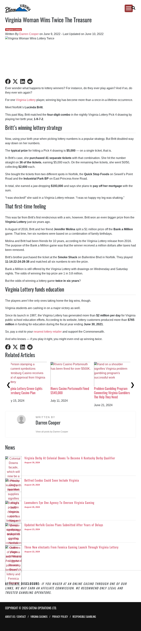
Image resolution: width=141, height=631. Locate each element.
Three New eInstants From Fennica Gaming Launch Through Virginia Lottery (31, 392)
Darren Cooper (29, 34)
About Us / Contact (15, 616)
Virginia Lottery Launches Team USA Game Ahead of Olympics (75, 390)
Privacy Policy (60, 616)
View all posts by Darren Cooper (52, 431)
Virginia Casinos (39, 616)
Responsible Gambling (84, 616)
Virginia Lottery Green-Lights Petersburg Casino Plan (117, 390)
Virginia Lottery (13, 30)
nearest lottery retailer (48, 331)
